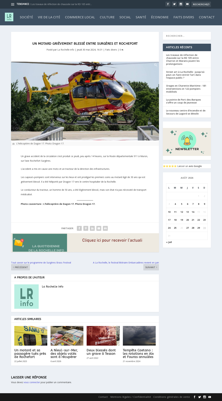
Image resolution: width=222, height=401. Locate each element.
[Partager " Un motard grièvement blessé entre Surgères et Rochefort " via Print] (105, 228)
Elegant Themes (32, 397)
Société (26, 17)
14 (193, 211)
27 (187, 227)
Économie (160, 17)
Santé (141, 17)
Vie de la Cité (49, 17)
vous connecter (32, 382)
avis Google (195, 166)
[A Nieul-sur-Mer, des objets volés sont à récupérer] (67, 336)
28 (193, 227)
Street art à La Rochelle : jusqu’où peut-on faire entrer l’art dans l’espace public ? (185, 74)
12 (181, 211)
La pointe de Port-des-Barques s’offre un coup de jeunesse (183, 101)
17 (169, 219)
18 (175, 219)
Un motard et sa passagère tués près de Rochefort (30, 353)
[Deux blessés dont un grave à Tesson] (103, 336)
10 (169, 211)
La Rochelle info (65, 49)
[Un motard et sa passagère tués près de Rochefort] (30, 336)
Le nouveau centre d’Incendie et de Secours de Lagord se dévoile (185, 112)
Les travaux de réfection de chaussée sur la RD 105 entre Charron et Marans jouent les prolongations (183, 59)
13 (187, 211)
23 (204, 219)
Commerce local (80, 17)
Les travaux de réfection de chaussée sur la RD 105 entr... (61, 4)
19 (181, 219)
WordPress (64, 397)
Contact (207, 17)
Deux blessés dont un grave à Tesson (101, 351)
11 (175, 211)
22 (198, 219)
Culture (107, 17)
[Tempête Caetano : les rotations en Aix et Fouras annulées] (139, 336)
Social (125, 17)
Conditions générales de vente (171, 396)
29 (198, 227)
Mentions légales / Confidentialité (130, 396)
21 (193, 219)
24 (169, 227)
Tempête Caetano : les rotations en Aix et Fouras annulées (138, 353)
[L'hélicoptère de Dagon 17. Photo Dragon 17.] (85, 101)
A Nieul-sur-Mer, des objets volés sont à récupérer (64, 353)
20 (187, 219)
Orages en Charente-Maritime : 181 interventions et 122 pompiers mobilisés (186, 88)
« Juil (169, 242)
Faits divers (183, 17)
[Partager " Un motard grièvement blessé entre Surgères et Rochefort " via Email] (99, 228)
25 (175, 227)
